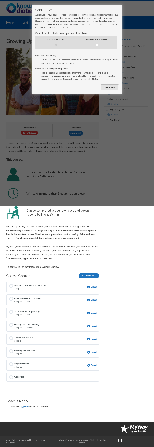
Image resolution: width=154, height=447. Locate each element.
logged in (24, 406)
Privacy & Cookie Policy (27, 440)
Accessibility (11, 440)
